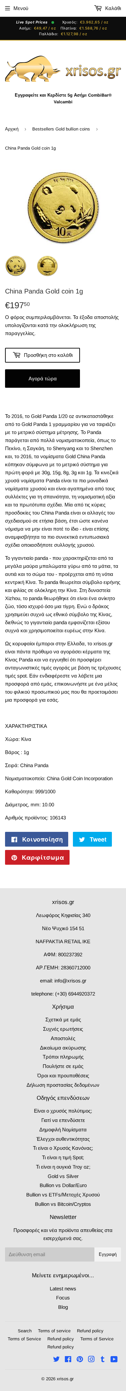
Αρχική (11, 128)
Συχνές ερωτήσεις (63, 1029)
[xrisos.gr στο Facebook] (68, 1360)
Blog (63, 1307)
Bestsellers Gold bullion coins (61, 128)
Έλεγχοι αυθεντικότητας (63, 1139)
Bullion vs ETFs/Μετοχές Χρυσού (63, 1194)
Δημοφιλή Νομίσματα (63, 1129)
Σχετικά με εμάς (63, 1019)
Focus (63, 1297)
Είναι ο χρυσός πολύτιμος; (63, 1111)
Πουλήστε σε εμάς (63, 1066)
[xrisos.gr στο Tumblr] (102, 1360)
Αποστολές (63, 1038)
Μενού (20, 8)
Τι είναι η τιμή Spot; (63, 1157)
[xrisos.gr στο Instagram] (91, 1360)
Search (25, 1330)
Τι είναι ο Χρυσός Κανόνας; (63, 1148)
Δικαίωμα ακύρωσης (63, 1048)
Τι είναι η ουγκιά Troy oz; (63, 1167)
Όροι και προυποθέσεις (63, 1075)
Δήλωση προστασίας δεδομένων (63, 1085)
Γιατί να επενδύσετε (63, 1120)
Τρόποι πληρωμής (63, 1057)
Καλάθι (112, 8)
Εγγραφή (108, 1254)
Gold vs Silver (63, 1176)
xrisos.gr (65, 1378)
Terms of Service (24, 1338)
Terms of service (54, 1330)
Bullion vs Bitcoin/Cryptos (63, 1204)
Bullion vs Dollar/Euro (63, 1185)
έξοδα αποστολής (99, 317)
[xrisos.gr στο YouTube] (114, 1360)
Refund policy (90, 1330)
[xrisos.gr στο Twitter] (56, 1360)
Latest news (63, 1288)
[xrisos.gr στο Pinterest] (79, 1360)
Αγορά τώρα (43, 378)
